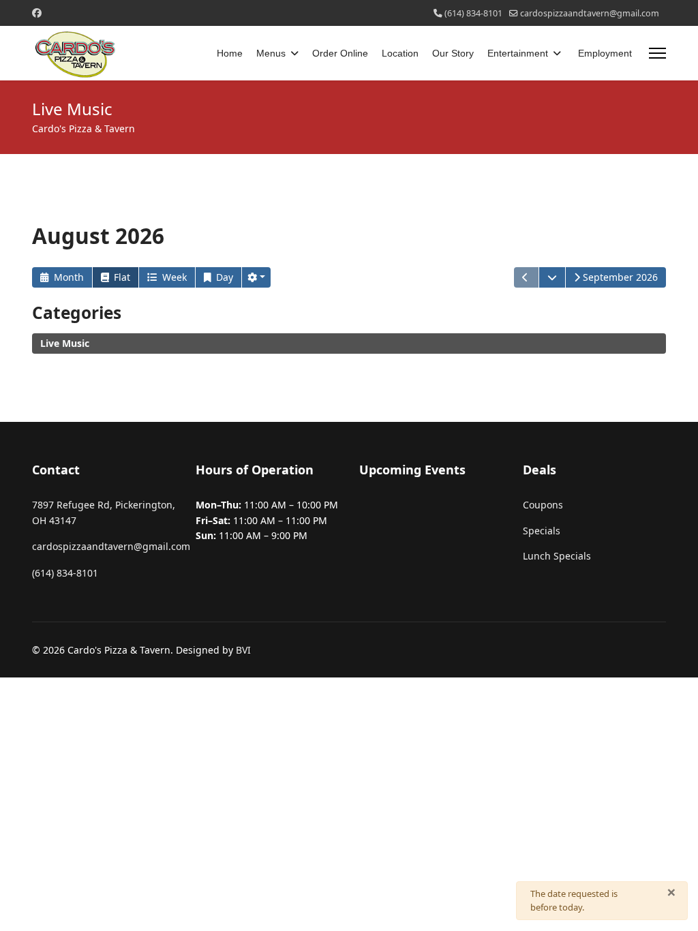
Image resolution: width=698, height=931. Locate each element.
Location (400, 53)
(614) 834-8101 (473, 13)
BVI (243, 649)
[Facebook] (37, 12)
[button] (256, 277)
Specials (541, 530)
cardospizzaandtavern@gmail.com (589, 13)
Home (230, 53)
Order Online (340, 53)
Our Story (453, 53)
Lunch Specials (557, 555)
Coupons (543, 504)
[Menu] (657, 53)
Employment (605, 53)
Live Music (64, 343)
